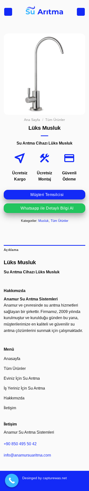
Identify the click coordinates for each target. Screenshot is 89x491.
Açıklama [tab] (11, 250)
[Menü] (8, 12)
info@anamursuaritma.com (27, 455)
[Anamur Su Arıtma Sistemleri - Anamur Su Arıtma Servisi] (44, 12)
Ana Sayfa (32, 120)
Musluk (43, 221)
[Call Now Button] (12, 480)
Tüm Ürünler (55, 120)
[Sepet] (81, 12)
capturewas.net (55, 478)
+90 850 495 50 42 (20, 444)
